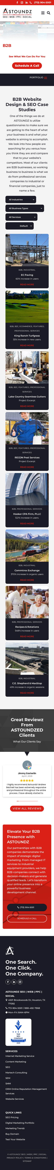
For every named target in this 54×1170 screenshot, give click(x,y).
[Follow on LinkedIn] (26, 2)
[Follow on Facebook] (17, 2)
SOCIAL (42, 1154)
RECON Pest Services (27, 457)
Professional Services (27, 331)
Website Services (14, 1099)
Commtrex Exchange (27, 570)
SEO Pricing (11, 1117)
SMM (8, 1083)
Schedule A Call (27, 65)
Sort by (11, 225)
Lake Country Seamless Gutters (27, 396)
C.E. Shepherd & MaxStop (27, 683)
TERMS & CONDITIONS (35, 1158)
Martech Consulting (16, 1072)
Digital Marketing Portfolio (19, 1122)
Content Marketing (15, 1061)
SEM (7, 1078)
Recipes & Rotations (27, 627)
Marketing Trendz (15, 1128)
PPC (35, 1154)
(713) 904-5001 (27, 907)
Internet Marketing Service (19, 1056)
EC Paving (27, 275)
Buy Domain (12, 1134)
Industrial (29, 270)
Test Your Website (15, 1139)
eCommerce (25, 326)
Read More (27, 284)
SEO (7, 1067)
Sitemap (27, 1161)
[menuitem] (42, 13)
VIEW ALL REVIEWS (27, 808)
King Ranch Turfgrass (27, 335)
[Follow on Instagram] (22, 2)
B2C (16, 326)
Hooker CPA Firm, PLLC (27, 514)
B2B (20, 270)
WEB (29, 1154)
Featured (38, 326)
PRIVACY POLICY (15, 1158)
